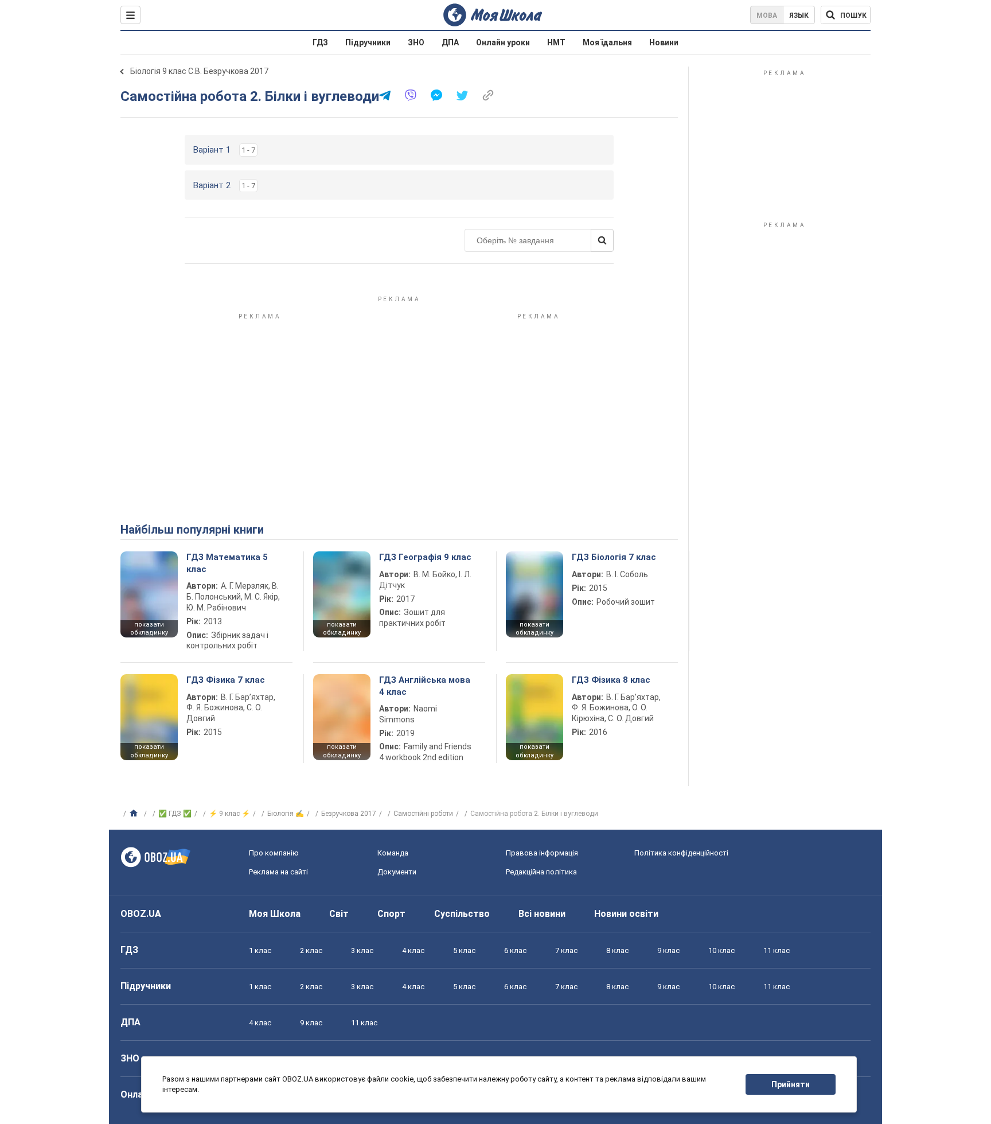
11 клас (776, 950)
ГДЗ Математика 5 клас (227, 563)
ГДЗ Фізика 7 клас (225, 680)
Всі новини (541, 913)
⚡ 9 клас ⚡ (229, 814)
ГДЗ (320, 42)
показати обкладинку (149, 629)
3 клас (362, 950)
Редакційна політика (541, 872)
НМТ (556, 42)
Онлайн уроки (503, 42)
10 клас (721, 950)
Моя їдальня (607, 42)
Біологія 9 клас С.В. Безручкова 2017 (199, 71)
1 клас (260, 950)
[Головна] (135, 813)
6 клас (515, 950)
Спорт (391, 913)
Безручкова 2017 (348, 814)
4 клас (413, 950)
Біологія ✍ (285, 814)
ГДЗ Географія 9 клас (425, 557)
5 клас (464, 950)
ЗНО (416, 42)
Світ (339, 913)
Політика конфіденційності (681, 853)
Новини (663, 42)
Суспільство (462, 913)
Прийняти (790, 1084)
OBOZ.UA (140, 913)
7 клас (566, 950)
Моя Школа (275, 913)
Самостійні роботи (423, 814)
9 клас (668, 950)
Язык (799, 15)
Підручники (368, 42)
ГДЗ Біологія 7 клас (614, 557)
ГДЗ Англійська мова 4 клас (424, 686)
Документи (396, 872)
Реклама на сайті (278, 872)
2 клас (311, 950)
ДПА (450, 42)
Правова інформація (542, 853)
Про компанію (274, 853)
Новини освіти (626, 913)
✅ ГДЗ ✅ (175, 814)
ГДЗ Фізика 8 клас (611, 680)
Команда (392, 853)
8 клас (617, 950)
